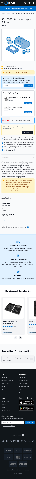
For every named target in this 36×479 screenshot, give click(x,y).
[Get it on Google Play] (26, 408)
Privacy (3, 404)
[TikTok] (3, 441)
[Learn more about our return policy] (14, 150)
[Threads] (29, 441)
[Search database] (25, 3)
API (2, 389)
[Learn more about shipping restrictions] (15, 66)
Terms (3, 407)
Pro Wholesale (23, 380)
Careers (3, 386)
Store (3, 13)
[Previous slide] (15, 337)
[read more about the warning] (28, 227)
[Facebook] (7, 441)
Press (20, 389)
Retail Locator (23, 383)
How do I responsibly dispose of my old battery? (15, 359)
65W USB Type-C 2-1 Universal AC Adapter (19, 98)
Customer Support (7, 380)
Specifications (6, 198)
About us (4, 377)
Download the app (25, 398)
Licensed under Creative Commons (18, 470)
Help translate (16, 435)
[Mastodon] (22, 441)
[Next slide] (20, 337)
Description (5, 158)
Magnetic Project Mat (15, 107)
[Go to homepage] (10, 3)
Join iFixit (27, 132)
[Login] (33, 3)
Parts (8, 13)
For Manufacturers (24, 386)
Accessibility (5, 401)
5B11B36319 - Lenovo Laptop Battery (23, 13)
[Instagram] (14, 441)
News (20, 392)
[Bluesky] (25, 441)
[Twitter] (11, 441)
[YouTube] (18, 441)
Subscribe (30, 422)
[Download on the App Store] (26, 402)
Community (22, 377)
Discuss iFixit (5, 383)
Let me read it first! (9, 426)
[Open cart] (29, 3)
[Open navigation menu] (2, 3)
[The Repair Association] (33, 441)
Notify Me (29, 86)
